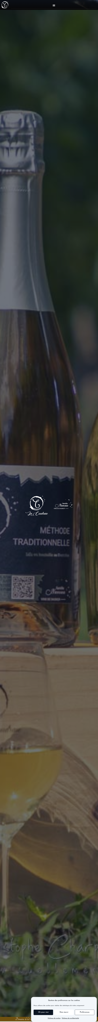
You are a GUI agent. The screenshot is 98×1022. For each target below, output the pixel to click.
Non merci (64, 1012)
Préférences (84, 1012)
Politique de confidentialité (70, 1018)
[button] (54, 5)
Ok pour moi (43, 1012)
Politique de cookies (54, 1018)
